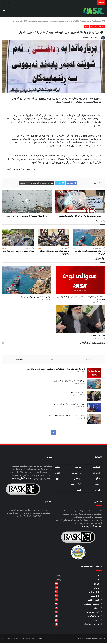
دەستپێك (97, 21)
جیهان (97, 484)
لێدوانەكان (19, 359)
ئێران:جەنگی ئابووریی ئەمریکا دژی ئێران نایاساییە (69, 403)
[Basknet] (92, 11)
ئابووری (97, 490)
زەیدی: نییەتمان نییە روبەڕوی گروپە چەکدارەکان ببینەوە (67, 415)
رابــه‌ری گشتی (93, 599)
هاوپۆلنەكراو (93, 616)
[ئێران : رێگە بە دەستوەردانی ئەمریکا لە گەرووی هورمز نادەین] (89, 237)
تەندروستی (86, 21)
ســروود (96, 620)
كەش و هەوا (94, 591)
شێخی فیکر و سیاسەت (97, 335)
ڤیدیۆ (79, 490)
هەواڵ (86, 26)
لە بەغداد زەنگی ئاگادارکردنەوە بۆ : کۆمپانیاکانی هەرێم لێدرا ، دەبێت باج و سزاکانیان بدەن (81, 298)
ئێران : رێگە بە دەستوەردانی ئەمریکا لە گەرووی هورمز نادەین (90, 252)
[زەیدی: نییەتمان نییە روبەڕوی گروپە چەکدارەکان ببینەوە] (94, 419)
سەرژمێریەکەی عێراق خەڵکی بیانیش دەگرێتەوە (18, 251)
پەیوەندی (41, 638)
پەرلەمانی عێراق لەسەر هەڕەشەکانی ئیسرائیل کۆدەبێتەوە (54, 252)
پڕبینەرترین (53, 359)
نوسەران (77, 478)
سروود (57, 478)
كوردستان (93, 26)
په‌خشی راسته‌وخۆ (91, 624)
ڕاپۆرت (96, 583)
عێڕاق (98, 478)
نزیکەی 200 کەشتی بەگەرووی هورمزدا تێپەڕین (36, 296)
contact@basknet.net (91, 526)
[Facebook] (53, 432)
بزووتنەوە (96, 467)
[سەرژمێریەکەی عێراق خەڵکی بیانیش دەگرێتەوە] (18, 237)
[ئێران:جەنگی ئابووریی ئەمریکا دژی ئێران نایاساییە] (94, 407)
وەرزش (78, 467)
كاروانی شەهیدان (92, 612)
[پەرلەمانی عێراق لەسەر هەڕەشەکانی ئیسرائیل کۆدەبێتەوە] (53, 237)
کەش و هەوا (76, 484)
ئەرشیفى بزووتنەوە (91, 604)
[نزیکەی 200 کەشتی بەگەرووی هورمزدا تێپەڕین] (26, 280)
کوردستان (96, 473)
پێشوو (88, 359)
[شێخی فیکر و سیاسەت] (80, 319)
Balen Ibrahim (95, 37)
